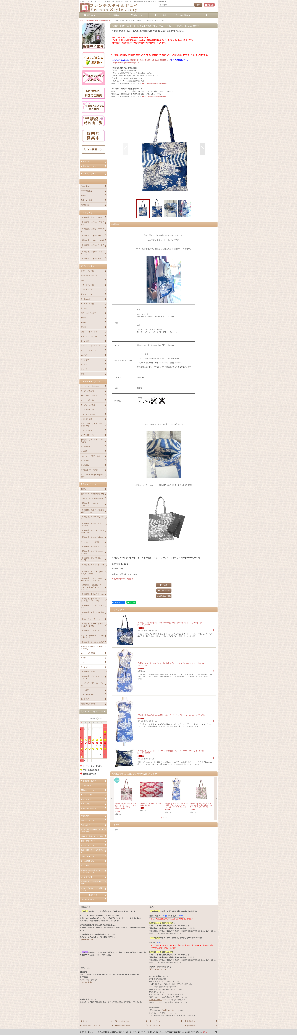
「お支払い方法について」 (89, 982)
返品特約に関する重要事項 (123, 579)
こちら (204, 1032)
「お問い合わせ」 (168, 1010)
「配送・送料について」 (89, 939)
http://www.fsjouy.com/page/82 (154, 83)
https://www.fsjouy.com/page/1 (154, 96)
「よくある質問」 (155, 1000)
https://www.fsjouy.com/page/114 (126, 63)
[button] (206, 15)
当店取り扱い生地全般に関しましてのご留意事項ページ (150, 60)
